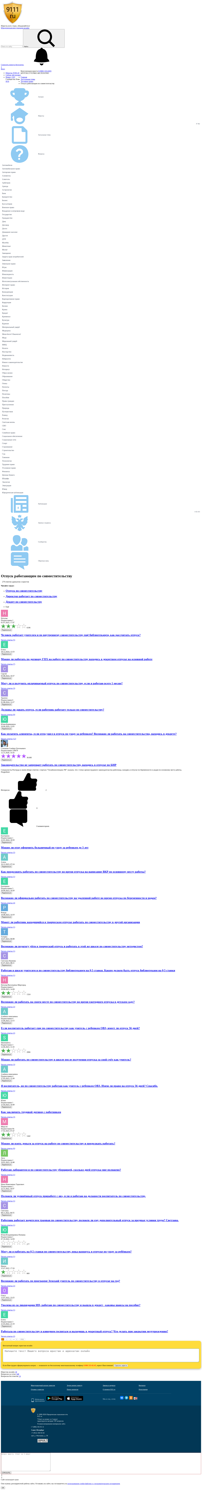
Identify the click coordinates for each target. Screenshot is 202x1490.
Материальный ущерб (11, 327)
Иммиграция (7, 271)
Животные (6, 246)
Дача (4, 221)
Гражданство (7, 218)
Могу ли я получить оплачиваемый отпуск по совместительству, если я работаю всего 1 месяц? (62, 683)
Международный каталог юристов (43, 1385)
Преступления (8, 405)
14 (20, 1376)
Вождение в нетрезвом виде (13, 211)
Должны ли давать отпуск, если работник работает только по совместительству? (52, 709)
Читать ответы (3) (8, 688)
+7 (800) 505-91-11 (37, 1427)
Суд (3, 454)
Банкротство (7, 197)
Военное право (8, 207)
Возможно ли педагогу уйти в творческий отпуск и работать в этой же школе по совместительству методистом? (72, 946)
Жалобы (5, 243)
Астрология (7, 190)
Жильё (4, 250)
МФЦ (4, 345)
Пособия (5, 398)
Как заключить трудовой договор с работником (31, 1112)
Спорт (4, 443)
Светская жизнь (8, 422)
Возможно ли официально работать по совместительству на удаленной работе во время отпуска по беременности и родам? (79, 897)
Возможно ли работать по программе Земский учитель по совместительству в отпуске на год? (60, 1280)
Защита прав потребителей (13, 257)
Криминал (6, 317)
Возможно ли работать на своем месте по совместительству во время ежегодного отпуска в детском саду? (68, 1001)
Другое (5, 236)
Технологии (7, 461)
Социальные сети (9, 440)
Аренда (5, 186)
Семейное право (8, 433)
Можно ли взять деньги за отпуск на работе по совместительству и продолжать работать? (58, 1143)
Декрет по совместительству (24, 601)
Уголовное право (9, 468)
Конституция (7, 295)
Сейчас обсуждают (13, 75)
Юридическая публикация (12, 493)
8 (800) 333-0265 (44, 71)
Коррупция (6, 302)
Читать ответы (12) (8, 739)
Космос (5, 306)
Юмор (4, 489)
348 (17, 1374)
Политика (6, 394)
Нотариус (6, 369)
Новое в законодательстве (12, 362)
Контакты (142, 1385)
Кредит (5, 313)
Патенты (5, 387)
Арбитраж (6, 183)
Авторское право (9, 172)
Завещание (6, 253)
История (5, 288)
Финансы (6, 471)
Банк (4, 193)
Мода (4, 338)
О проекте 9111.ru (109, 1389)
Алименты (6, 176)
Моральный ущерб (9, 341)
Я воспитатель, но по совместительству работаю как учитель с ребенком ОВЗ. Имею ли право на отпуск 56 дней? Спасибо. (79, 1085)
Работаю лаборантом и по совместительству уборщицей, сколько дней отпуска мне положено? (61, 1169)
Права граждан (8, 401)
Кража (4, 310)
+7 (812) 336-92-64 (37, 1433)
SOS (7, 81)
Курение (5, 324)
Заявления (6, 260)
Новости (5, 366)
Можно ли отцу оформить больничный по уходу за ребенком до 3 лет (44, 847)
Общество (6, 380)
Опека (4, 383)
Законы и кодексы (109, 1385)
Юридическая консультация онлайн (15, 28)
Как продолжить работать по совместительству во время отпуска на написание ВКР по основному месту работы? (73, 871)
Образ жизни (7, 373)
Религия (5, 419)
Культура (5, 320)
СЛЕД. (22, 1339)
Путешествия (7, 412)
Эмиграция (6, 486)
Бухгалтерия (7, 204)
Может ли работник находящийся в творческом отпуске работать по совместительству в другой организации (70, 922)
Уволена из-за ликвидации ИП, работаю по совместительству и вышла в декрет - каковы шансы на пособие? (70, 1305)
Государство (7, 214)
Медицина (6, 331)
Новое (10, 77)
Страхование (7, 447)
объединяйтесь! (24, 26)
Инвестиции (7, 278)
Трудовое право (8, 464)
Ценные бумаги (8, 475)
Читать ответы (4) (8, 903)
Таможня (5, 457)
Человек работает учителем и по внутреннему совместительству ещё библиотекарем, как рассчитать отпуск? (71, 635)
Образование (7, 376)
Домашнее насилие (9, 232)
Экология (6, 482)
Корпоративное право (11, 299)
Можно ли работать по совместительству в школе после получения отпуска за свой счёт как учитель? (66, 1059)
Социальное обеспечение (12, 436)
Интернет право (8, 285)
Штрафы (5, 478)
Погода (5, 390)
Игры (4, 267)
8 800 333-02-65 (90, 1365)
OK (3, 1488)
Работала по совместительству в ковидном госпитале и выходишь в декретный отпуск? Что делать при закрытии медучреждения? (84, 1331)
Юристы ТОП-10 (12, 73)
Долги (4, 229)
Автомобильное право (11, 169)
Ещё (7, 607)
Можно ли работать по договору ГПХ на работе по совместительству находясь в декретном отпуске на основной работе (76, 659)
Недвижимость (8, 355)
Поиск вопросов (72, 1389)
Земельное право (9, 264)
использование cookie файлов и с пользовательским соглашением (93, 1484)
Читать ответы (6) (8, 1148)
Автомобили (7, 165)
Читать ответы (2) (8, 852)
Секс (4, 429)
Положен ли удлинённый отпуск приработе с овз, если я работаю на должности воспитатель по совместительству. (73, 1196)
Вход (3, 69)
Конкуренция (7, 292)
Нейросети (6, 359)
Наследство (6, 352)
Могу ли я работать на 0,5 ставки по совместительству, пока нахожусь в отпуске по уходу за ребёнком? (66, 1251)
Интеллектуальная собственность (15, 281)
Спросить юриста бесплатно (12, 65)
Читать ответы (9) (8, 715)
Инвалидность (8, 274)
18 (16, 1372)
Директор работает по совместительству (31, 596)
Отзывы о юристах (37, 1389)
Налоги (5, 348)
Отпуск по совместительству (24, 590)
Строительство (8, 450)
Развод (4, 415)
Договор (5, 225)
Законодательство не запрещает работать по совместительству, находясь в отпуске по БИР (58, 764)
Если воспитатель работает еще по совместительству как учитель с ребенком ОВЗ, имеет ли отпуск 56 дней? (70, 1028)
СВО (4, 426)
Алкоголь (6, 179)
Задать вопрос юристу (74, 1385)
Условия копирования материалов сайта (51, 1424)
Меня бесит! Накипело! (11, 334)
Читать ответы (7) (8, 664)
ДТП (4, 239)
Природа (5, 408)
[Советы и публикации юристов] (12, 24)
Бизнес (5, 200)
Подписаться (6, 630)
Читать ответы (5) (8, 640)
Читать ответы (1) (8, 877)
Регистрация (143, 1389)
